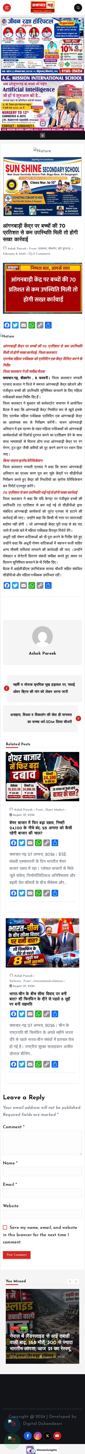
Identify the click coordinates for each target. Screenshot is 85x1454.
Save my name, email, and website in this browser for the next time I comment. (40, 1235)
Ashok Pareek (17, 248)
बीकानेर (52, 248)
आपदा (24, 1328)
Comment (14, 1127)
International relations (48, 981)
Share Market (54, 809)
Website (11, 1206)
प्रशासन (42, 248)
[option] (42, 1326)
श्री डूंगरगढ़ (64, 248)
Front (33, 248)
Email (10, 1185)
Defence (15, 981)
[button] (70, 1281)
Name (10, 1163)
